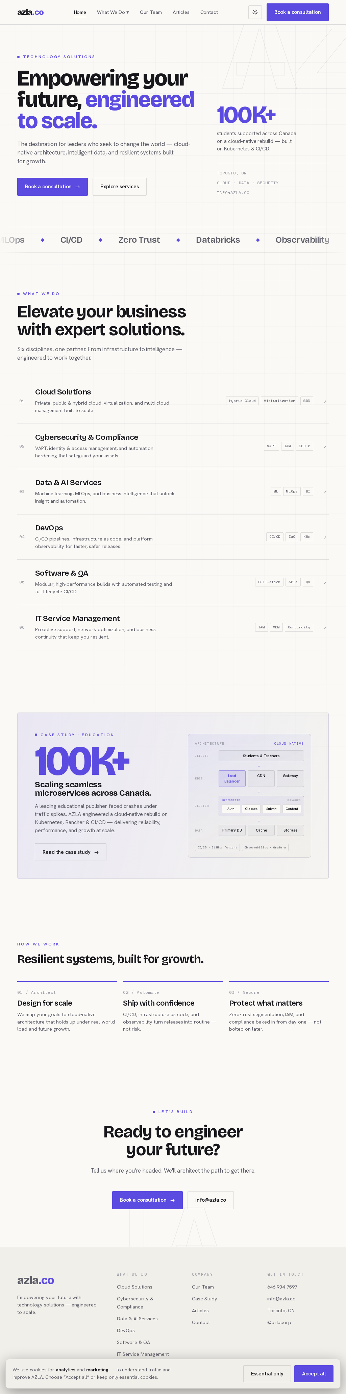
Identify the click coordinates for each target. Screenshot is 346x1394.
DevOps (126, 1330)
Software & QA (133, 1342)
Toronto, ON (281, 1310)
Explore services (119, 186)
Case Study (204, 1298)
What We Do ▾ (113, 12)
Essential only (267, 1373)
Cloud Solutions (134, 1286)
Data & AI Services (137, 1318)
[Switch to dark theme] (255, 12)
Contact (209, 12)
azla (30, 12)
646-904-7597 (282, 1286)
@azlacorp (279, 1322)
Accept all (314, 1373)
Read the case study (71, 852)
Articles (181, 12)
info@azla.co (210, 1200)
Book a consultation (297, 12)
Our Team (151, 12)
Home (80, 12)
